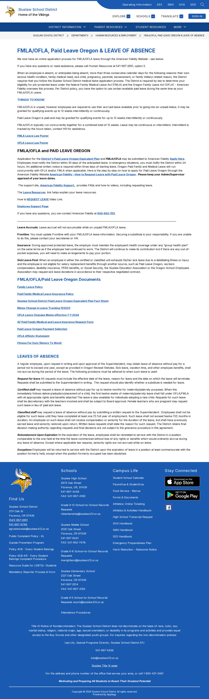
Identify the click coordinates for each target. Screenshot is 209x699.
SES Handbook (122, 536)
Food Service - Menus (126, 490)
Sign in (197, 16)
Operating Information (137, 4)
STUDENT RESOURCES (151, 27)
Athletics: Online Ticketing (129, 504)
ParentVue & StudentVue (128, 484)
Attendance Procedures (75, 612)
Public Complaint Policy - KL (26, 536)
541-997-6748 (18, 524)
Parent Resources (108, 27)
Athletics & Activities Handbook (132, 510)
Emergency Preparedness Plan (132, 543)
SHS (182, 4)
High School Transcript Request (133, 517)
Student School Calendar (128, 477)
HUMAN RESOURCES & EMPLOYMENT (116, 35)
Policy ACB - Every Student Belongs (31, 549)
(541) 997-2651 (18, 520)
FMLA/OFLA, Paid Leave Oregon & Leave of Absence (174, 35)
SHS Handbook (122, 523)
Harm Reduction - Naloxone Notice (135, 549)
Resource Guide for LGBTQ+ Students (32, 565)
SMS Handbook (123, 530)
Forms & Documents (125, 497)
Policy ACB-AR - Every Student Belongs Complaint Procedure (28, 557)
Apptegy (111, 694)
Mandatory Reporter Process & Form (32, 572)
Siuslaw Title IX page (104, 665)
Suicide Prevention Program (26, 542)
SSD (193, 4)
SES (159, 4)
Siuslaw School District (48, 35)
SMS (171, 4)
